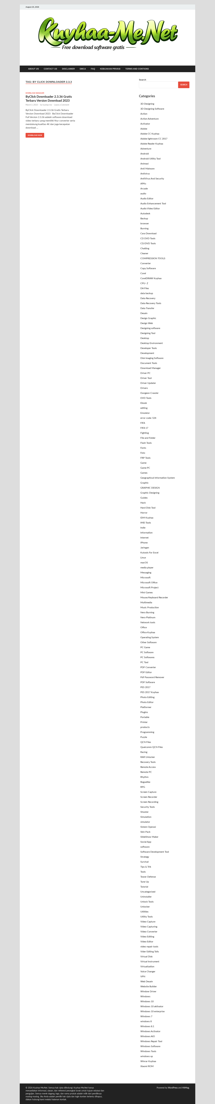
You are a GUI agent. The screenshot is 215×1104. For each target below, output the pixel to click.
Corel (143, 273)
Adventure (145, 149)
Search (142, 80)
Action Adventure (149, 119)
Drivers (144, 388)
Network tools (147, 622)
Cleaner (144, 253)
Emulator (145, 413)
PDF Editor (146, 672)
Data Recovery (147, 298)
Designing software (150, 328)
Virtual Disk (146, 956)
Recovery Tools (148, 762)
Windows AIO (147, 1036)
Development (147, 353)
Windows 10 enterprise (152, 1011)
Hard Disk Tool (147, 508)
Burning (144, 228)
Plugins (144, 712)
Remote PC (146, 772)
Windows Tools (148, 1051)
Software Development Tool (154, 852)
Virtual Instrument (149, 961)
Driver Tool (146, 378)
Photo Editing (147, 697)
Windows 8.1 (147, 1026)
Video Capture (147, 922)
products (145, 727)
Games (143, 473)
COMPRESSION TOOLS (152, 258)
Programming (147, 732)
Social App (145, 842)
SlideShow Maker (149, 837)
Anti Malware (147, 168)
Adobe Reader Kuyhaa (151, 144)
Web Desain (146, 981)
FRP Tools (145, 458)
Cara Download (148, 233)
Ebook (143, 403)
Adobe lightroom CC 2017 (153, 139)
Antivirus (145, 173)
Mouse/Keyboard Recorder (154, 597)
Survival (144, 862)
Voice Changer (147, 971)
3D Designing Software (152, 109)
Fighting (144, 433)
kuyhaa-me (47, 105)
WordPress (173, 1088)
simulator (145, 822)
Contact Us (50, 69)
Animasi (144, 164)
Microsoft (145, 577)
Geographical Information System (157, 478)
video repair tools (149, 946)
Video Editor (146, 941)
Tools (143, 872)
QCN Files (145, 742)
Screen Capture (148, 792)
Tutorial (144, 887)
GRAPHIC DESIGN (150, 488)
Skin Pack (145, 832)
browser (144, 223)
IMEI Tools (145, 523)
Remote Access (148, 767)
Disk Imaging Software (151, 358)
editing (143, 408)
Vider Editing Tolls (149, 951)
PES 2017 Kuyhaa (149, 692)
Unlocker (145, 907)
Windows (145, 996)
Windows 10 (147, 1001)
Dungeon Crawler (149, 393)
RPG (142, 787)
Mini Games (146, 592)
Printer (144, 722)
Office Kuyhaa (147, 632)
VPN (142, 976)
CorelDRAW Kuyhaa (150, 278)
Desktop (144, 338)
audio (143, 193)
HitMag (185, 1088)
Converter (145, 263)
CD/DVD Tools (148, 243)
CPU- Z (144, 283)
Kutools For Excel (149, 552)
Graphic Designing (149, 493)
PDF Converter (148, 667)
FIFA (142, 423)
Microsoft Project (149, 587)
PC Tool (144, 662)
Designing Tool (147, 333)
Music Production (149, 607)
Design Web (146, 323)
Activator (145, 124)
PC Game (145, 647)
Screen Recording (149, 802)
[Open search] (188, 69)
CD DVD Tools (147, 238)
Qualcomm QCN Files (151, 747)
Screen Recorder (148, 797)
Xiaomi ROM (147, 1066)
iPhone (144, 543)
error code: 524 (148, 418)
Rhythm (144, 777)
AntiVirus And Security (152, 178)
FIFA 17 (144, 428)
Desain (143, 313)
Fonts (143, 448)
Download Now (34, 134)
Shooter (144, 812)
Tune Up (144, 882)
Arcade (144, 188)
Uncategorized (147, 892)
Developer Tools (148, 348)
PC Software (146, 652)
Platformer (145, 707)
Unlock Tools (147, 902)
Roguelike (145, 782)
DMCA (83, 69)
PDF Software (147, 682)
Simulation (145, 817)
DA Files (144, 288)
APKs (143, 183)
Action (143, 114)
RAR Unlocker (147, 757)
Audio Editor (146, 198)
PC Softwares (147, 657)
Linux (143, 557)
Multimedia (146, 602)
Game (143, 463)
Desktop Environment (151, 343)
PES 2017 (145, 687)
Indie (142, 528)
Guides (144, 498)
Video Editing (147, 936)
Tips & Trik (145, 867)
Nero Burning (147, 612)
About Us (33, 69)
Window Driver (148, 991)
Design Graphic (148, 318)
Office (143, 627)
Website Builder (148, 986)
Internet (144, 538)
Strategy (144, 857)
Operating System (149, 637)
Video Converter (148, 931)
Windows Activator (150, 1031)
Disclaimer (68, 69)
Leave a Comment (61, 105)
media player (146, 567)
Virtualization (147, 966)
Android (144, 154)
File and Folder (147, 438)
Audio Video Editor (150, 208)
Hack (143, 503)
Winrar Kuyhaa (148, 1061)
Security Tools (147, 807)
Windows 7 (146, 1016)
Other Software (148, 642)
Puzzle (143, 737)
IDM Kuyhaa (146, 518)
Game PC (145, 468)
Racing (143, 752)
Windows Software (150, 1046)
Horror (143, 513)
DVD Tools (145, 398)
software (144, 847)
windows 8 (146, 1021)
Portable (144, 717)
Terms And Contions (137, 69)
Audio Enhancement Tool (153, 203)
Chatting (144, 248)
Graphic (144, 483)
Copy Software (148, 268)
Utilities (144, 912)
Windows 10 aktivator (151, 1006)
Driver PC (145, 373)
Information (146, 533)
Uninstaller (146, 897)
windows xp (146, 1056)
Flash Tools (146, 443)
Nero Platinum (147, 617)
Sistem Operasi (148, 827)
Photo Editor (147, 702)
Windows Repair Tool (151, 1041)
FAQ (93, 69)
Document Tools (148, 363)
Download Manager (35, 93)
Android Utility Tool (150, 159)
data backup (146, 293)
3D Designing (147, 104)
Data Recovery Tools (150, 303)
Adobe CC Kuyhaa (149, 134)
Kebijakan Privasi (110, 69)
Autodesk (145, 213)
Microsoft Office (148, 582)
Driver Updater (148, 383)
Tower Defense (148, 877)
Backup (144, 218)
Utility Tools (146, 917)
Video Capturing (148, 927)
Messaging (145, 572)
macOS (144, 562)
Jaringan (144, 547)
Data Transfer (147, 308)
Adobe (143, 129)
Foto (142, 453)
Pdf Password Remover (152, 677)
